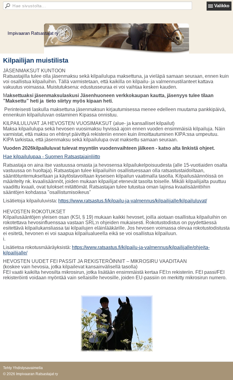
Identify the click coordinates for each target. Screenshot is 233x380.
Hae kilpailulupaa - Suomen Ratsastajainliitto (51, 156)
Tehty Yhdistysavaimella (23, 368)
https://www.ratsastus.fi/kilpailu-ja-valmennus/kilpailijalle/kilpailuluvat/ (132, 200)
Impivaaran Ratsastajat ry (33, 33)
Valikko (221, 5)
